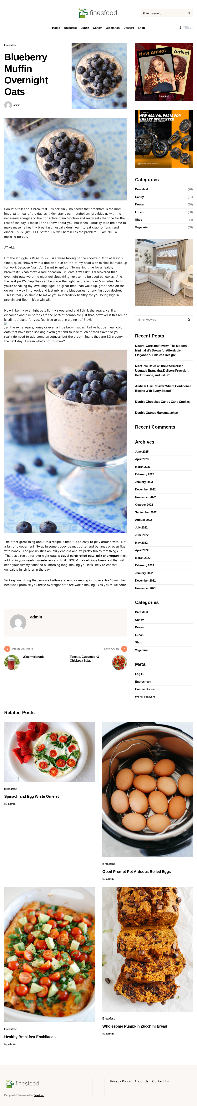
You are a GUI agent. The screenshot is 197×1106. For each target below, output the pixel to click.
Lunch (139, 212)
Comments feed (145, 689)
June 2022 (142, 535)
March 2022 (142, 557)
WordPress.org (145, 696)
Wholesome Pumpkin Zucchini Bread (134, 1026)
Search (189, 320)
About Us (141, 1081)
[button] (186, 28)
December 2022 (145, 489)
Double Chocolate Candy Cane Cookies (162, 401)
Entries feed (143, 681)
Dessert (140, 204)
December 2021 (145, 580)
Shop (138, 219)
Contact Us (160, 1081)
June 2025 (142, 451)
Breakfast (10, 45)
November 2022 (145, 497)
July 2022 (141, 527)
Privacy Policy (120, 1081)
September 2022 (146, 512)
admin (16, 105)
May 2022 (141, 542)
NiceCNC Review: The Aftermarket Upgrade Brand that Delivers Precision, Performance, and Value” (162, 370)
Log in (139, 674)
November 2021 (145, 588)
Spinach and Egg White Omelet (31, 796)
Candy (139, 197)
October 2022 (144, 504)
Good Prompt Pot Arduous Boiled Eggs (136, 871)
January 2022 (144, 573)
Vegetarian (142, 227)
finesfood (39, 1095)
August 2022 (143, 519)
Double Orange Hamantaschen (156, 412)
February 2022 (144, 565)
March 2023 (142, 466)
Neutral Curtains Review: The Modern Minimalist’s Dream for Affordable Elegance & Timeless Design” (161, 350)
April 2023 (142, 459)
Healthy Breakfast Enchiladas (29, 1037)
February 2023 (144, 474)
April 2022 (142, 550)
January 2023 (144, 482)
